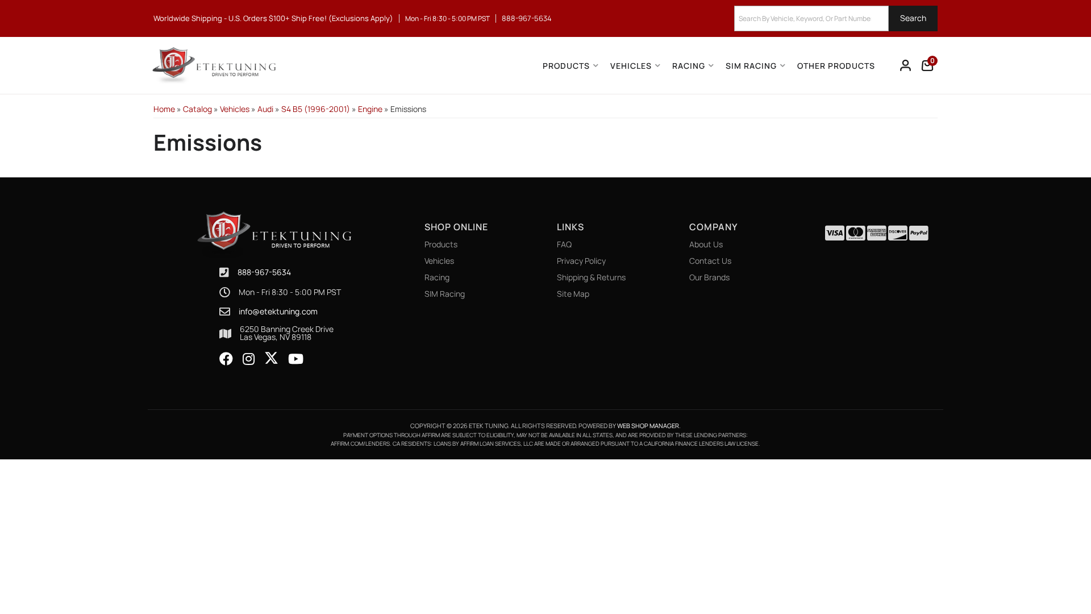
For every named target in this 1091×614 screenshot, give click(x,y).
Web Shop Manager (648, 425)
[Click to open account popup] (905, 65)
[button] (836, 18)
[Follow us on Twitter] (271, 358)
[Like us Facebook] (226, 359)
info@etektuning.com (278, 312)
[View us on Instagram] (249, 359)
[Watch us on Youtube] (295, 359)
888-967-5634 (264, 272)
